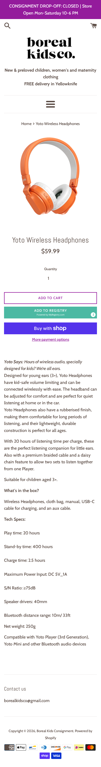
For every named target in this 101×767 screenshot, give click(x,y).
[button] (50, 312)
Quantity (50, 269)
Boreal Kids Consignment (55, 731)
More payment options (50, 339)
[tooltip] (93, 314)
